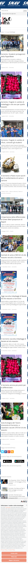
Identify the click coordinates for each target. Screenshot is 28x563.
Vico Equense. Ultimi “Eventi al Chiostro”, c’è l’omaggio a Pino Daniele (17, 481)
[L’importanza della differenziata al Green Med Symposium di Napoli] (12, 213)
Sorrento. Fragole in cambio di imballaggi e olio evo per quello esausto (13, 104)
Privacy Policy (4, 549)
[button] (26, 505)
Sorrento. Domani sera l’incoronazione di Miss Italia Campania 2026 (16, 496)
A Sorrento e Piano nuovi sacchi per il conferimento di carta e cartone (13, 178)
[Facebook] (5, 451)
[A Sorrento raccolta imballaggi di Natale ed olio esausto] (9, 335)
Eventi (11, 231)
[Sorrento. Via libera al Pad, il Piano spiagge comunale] (4, 491)
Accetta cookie (14, 553)
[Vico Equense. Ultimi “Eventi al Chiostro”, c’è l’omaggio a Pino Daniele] (4, 483)
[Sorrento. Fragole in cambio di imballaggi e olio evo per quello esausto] (11, 98)
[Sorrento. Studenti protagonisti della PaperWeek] (12, 50)
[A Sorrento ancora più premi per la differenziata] (11, 382)
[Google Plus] (9, 451)
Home (2, 32)
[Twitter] (2, 451)
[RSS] (12, 451)
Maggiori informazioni (14, 560)
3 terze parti (7, 507)
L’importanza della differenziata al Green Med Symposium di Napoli (13, 219)
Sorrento (11, 67)
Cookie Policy (12, 549)
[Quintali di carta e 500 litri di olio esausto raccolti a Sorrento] (12, 251)
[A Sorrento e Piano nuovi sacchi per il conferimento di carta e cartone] (10, 172)
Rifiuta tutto (14, 556)
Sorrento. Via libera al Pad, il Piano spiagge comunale (16, 489)
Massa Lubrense (13, 191)
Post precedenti (5, 444)
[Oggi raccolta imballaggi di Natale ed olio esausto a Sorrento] (9, 293)
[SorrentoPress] (14, 20)
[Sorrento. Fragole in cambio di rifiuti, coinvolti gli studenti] (12, 136)
